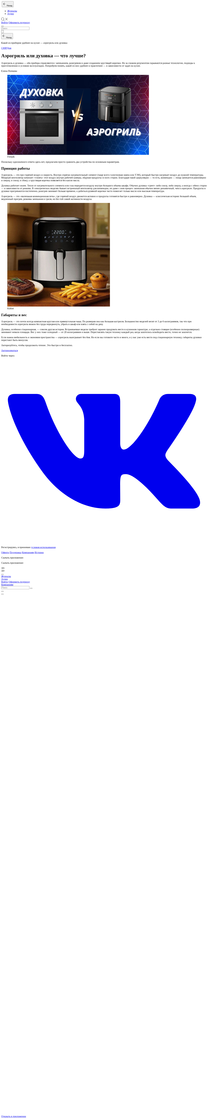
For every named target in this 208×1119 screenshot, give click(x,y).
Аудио (10, 13)
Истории (39, 552)
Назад (8, 5)
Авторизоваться (9, 350)
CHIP (4, 48)
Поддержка (15, 552)
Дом (9, 48)
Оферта (5, 552)
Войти (4, 22)
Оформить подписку (19, 22)
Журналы (12, 11)
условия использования (43, 547)
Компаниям (28, 552)
